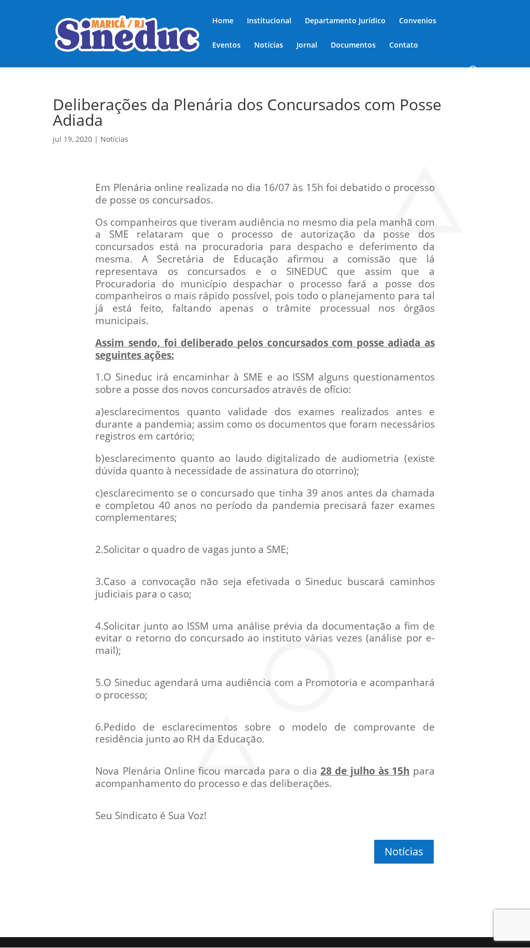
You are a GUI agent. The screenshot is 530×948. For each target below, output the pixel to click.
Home (222, 21)
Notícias (268, 45)
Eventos (226, 45)
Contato (403, 45)
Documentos (353, 45)
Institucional (269, 21)
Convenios (417, 21)
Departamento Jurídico (345, 21)
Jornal (307, 45)
